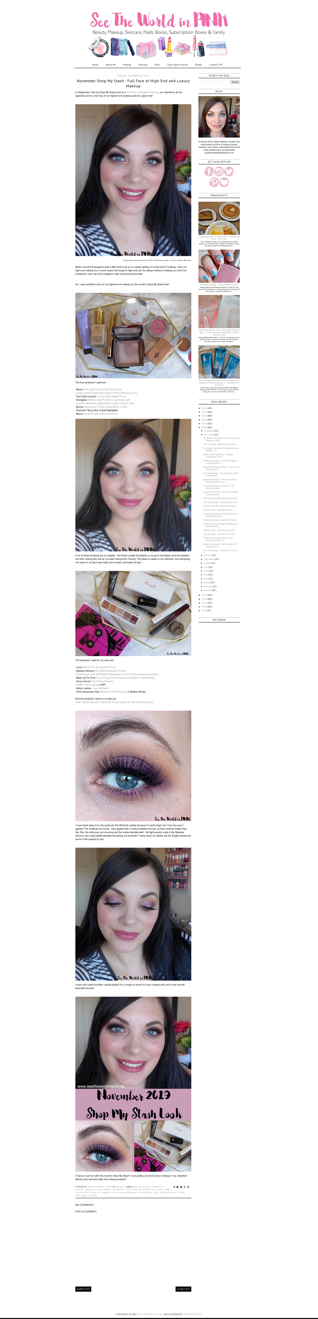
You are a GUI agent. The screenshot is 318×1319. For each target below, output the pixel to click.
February (208, 586)
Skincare (143, 64)
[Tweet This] (178, 1187)
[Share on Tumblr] (188, 1187)
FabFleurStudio (192, 1314)
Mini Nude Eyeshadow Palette (110, 670)
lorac (160, 1190)
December (209, 431)
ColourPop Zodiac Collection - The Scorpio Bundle (219, 487)
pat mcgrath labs (148, 1193)
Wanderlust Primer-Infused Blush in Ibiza (105, 406)
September (209, 559)
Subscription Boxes (177, 64)
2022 (204, 416)
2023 (204, 412)
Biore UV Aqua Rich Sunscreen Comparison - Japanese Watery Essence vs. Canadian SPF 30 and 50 (219, 382)
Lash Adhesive (101, 688)
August (207, 563)
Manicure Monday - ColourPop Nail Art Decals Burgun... (220, 493)
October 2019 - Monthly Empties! (218, 510)
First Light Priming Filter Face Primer (102, 389)
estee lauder (103, 1190)
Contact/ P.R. (216, 64)
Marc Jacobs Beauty (87, 702)
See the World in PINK (150, 1314)
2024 (204, 408)
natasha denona (127, 1193)
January (208, 590)
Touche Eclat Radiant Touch (111, 396)
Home (95, 64)
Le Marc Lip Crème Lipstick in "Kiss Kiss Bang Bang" (126, 702)
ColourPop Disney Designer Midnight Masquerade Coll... (220, 515)
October (207, 555)
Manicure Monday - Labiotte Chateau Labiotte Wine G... (220, 462)
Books (198, 64)
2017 (204, 599)
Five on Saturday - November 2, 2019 (220, 550)
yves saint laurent (86, 1196)
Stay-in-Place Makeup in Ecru (121, 392)
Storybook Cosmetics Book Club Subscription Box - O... (217, 539)
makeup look (109, 1193)
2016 (204, 603)
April (206, 579)
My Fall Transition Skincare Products (219, 506)
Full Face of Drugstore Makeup (143, 92)
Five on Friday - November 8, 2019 (219, 534)
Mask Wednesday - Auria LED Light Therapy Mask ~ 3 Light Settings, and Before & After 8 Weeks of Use (219, 332)
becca (138, 1187)
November (209, 435)
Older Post (183, 1289)
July (206, 567)
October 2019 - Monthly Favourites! (219, 530)
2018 (204, 595)
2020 (204, 423)
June (206, 571)
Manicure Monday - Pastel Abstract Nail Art (219, 285)
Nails (157, 64)
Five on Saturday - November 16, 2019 (220, 502)
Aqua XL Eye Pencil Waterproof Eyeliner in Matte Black (125, 677)
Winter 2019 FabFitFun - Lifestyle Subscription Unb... (218, 455)
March (207, 582)
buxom (147, 1187)
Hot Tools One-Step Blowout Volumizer (220, 498)
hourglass (131, 1190)
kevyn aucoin (147, 1190)
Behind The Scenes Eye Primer (99, 667)
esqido (90, 1190)
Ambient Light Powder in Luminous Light (108, 399)
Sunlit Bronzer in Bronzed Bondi (100, 413)
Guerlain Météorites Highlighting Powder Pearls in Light (105, 403)
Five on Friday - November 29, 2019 (219, 444)
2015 (204, 607)
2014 (204, 611)
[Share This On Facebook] (174, 1187)
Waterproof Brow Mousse (113, 691)
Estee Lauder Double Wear (91, 392)
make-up (96, 1193)
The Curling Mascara (102, 681)
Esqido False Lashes (87, 684)
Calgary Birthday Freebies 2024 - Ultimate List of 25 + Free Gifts (219, 238)
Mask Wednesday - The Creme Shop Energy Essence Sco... (220, 480)
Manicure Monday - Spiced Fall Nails (220, 520)
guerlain (118, 1190)
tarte (181, 1193)
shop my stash (168, 1193)
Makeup (127, 64)
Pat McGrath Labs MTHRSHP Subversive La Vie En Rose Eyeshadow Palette (117, 674)
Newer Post (83, 1289)
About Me (111, 64)
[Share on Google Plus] (185, 1187)
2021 (204, 420)
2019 (204, 427)
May (206, 575)
